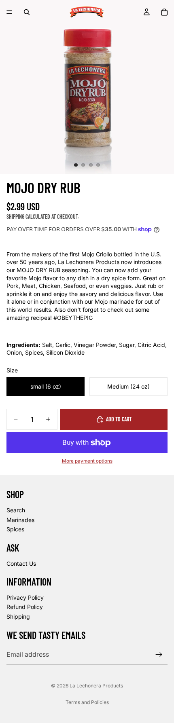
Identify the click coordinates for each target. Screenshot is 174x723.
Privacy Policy (25, 597)
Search (15, 510)
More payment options (87, 461)
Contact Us (21, 563)
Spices (15, 529)
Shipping (18, 616)
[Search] (27, 12)
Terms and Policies (87, 702)
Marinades (20, 519)
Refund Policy (24, 606)
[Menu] (9, 12)
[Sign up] (159, 654)
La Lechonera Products (96, 686)
